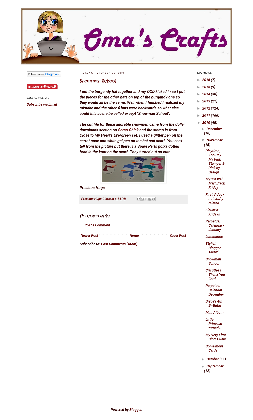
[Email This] (139, 199)
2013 (206, 101)
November (214, 140)
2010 (206, 122)
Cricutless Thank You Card (215, 274)
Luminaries (214, 237)
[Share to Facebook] (150, 199)
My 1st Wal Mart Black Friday (215, 183)
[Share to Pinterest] (154, 199)
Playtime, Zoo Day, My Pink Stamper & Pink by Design (215, 161)
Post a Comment (97, 225)
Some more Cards (214, 348)
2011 (206, 115)
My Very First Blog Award (216, 337)
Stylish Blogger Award (213, 247)
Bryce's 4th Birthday (214, 303)
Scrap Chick (128, 130)
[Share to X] (146, 199)
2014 (206, 94)
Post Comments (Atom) (119, 244)
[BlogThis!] (142, 199)
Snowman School (98, 81)
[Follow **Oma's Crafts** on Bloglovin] (44, 76)
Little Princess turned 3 (214, 323)
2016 (206, 80)
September (215, 366)
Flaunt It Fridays (213, 212)
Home (134, 235)
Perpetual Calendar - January (215, 225)
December (214, 129)
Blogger (135, 410)
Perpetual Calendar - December (215, 290)
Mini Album (215, 312)
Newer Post (89, 235)
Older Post (178, 235)
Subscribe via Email (42, 104)
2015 (206, 87)
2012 (206, 108)
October (213, 359)
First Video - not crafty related (215, 198)
